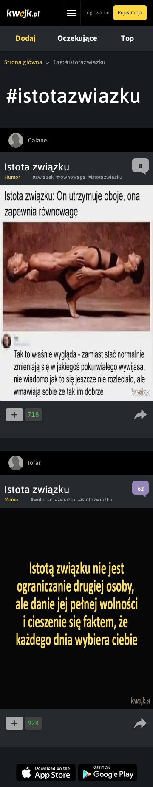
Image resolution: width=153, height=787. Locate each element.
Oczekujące (77, 38)
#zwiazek (43, 177)
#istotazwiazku (105, 177)
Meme (11, 500)
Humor (12, 177)
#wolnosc (41, 500)
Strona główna (23, 62)
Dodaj (25, 38)
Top (127, 38)
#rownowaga (71, 177)
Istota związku (36, 167)
